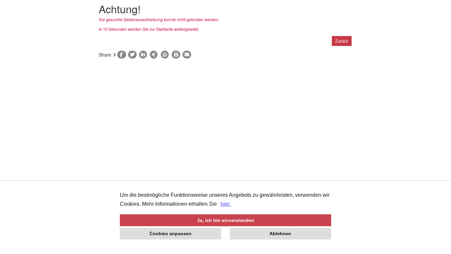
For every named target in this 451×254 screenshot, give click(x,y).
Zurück (341, 41)
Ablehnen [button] (280, 233)
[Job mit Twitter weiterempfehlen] (133, 55)
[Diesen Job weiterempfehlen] (188, 55)
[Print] (177, 55)
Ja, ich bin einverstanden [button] (225, 220)
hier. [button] (225, 204)
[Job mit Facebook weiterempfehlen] (122, 55)
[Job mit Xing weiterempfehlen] (155, 55)
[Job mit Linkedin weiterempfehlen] (144, 55)
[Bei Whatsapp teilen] (166, 55)
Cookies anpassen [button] (170, 233)
